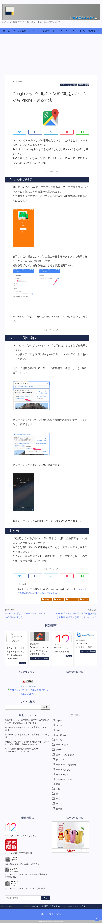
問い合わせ (93, 31)
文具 (72, 31)
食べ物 (59, 809)
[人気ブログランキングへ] (27, 682)
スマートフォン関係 (39, 31)
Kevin (22, 751)
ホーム (6, 31)
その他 (81, 31)
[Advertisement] (51, 52)
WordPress (61, 735)
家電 (58, 784)
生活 (60, 31)
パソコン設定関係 (88, 651)
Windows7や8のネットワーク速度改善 (22, 727)
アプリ (33, 658)
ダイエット (61, 760)
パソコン (72, 599)
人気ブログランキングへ (27, 686)
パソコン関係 (19, 31)
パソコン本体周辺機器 (66, 764)
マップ (85, 599)
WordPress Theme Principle (54, 921)
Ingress (59, 720)
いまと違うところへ (52, 914)
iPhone (59, 599)
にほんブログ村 (27, 694)
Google (47, 599)
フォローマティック (65, 779)
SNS (58, 730)
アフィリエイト (63, 745)
